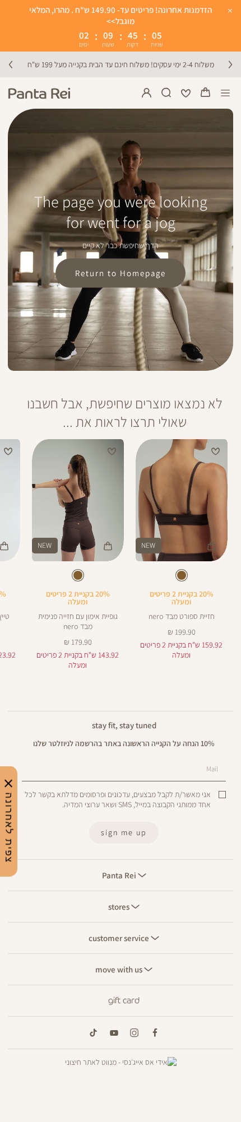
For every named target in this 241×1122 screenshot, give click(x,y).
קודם (10, 64)
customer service (120, 937)
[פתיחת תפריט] (225, 93)
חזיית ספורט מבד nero (182, 616)
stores (119, 906)
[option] (181, 575)
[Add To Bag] (212, 546)
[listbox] (181, 577)
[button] (206, 93)
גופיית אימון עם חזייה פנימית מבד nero (78, 621)
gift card (124, 1000)
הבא (230, 64)
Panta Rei (120, 875)
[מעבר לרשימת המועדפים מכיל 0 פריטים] (186, 93)
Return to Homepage (120, 273)
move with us (119, 969)
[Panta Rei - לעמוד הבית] (39, 93)
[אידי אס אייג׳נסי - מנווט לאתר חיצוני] (121, 1062)
